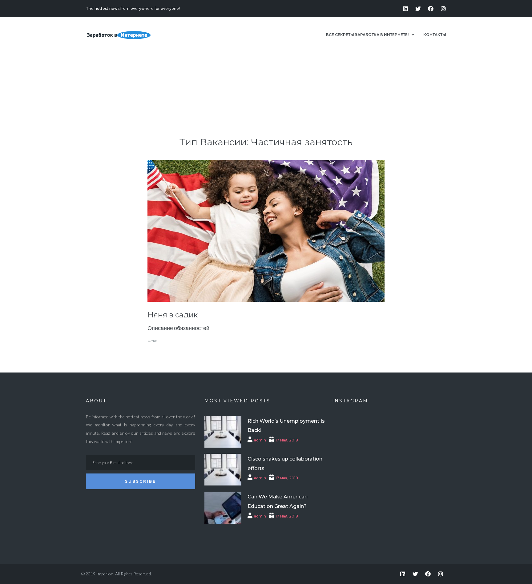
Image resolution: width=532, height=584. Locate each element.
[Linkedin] (405, 8)
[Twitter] (418, 8)
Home (367, 80)
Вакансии (388, 80)
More (152, 341)
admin (260, 440)
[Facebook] (430, 8)
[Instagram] (443, 8)
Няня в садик (172, 314)
